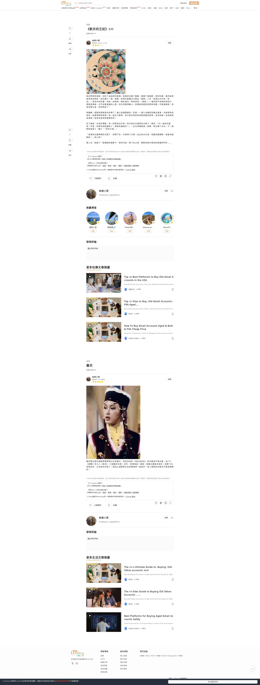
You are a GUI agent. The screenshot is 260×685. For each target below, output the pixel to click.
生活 (177, 8)
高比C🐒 (93, 227)
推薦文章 (115, 8)
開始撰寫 (194, 3)
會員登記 (183, 3)
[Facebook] (69, 156)
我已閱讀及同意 (213, 682)
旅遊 (155, 8)
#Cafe (163, 655)
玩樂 (166, 8)
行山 (188, 8)
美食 (149, 8)
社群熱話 (83, 8)
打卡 (99, 166)
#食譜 (158, 655)
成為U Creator (96, 8)
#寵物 (142, 655)
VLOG (143, 8)
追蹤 (169, 43)
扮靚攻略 (127, 166)
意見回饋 (104, 668)
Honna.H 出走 (148, 227)
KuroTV (166, 227)
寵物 (182, 8)
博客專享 (133, 8)
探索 (108, 8)
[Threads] (69, 167)
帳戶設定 (123, 659)
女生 (160, 8)
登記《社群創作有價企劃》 (112, 159)
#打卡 (153, 655)
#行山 (147, 655)
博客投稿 (104, 672)
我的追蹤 (123, 665)
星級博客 (124, 8)
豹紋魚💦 (111, 227)
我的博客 (123, 668)
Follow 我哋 (130, 170)
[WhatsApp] (69, 161)
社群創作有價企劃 (68, 8)
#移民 (180, 655)
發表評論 (93, 248)
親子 (171, 8)
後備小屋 (96, 40)
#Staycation (172, 655)
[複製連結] (69, 173)
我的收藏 (123, 662)
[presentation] (86, 219)
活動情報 (135, 166)
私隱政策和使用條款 (62, 681)
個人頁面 (123, 655)
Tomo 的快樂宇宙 (130, 227)
